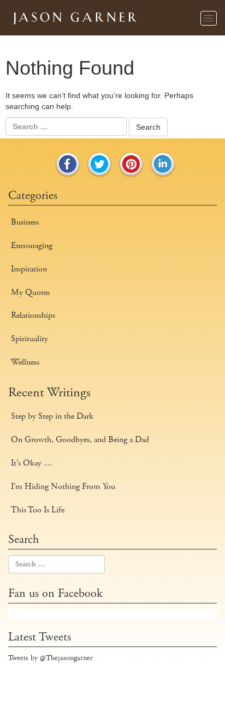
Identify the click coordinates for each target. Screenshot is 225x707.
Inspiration (29, 269)
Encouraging (31, 245)
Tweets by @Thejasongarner (50, 658)
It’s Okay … (31, 463)
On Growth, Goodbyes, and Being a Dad (80, 439)
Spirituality (29, 339)
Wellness (25, 362)
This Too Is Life (37, 510)
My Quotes (30, 292)
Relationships (33, 315)
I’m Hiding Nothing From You (63, 486)
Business (25, 222)
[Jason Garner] (73, 16)
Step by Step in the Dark (52, 416)
